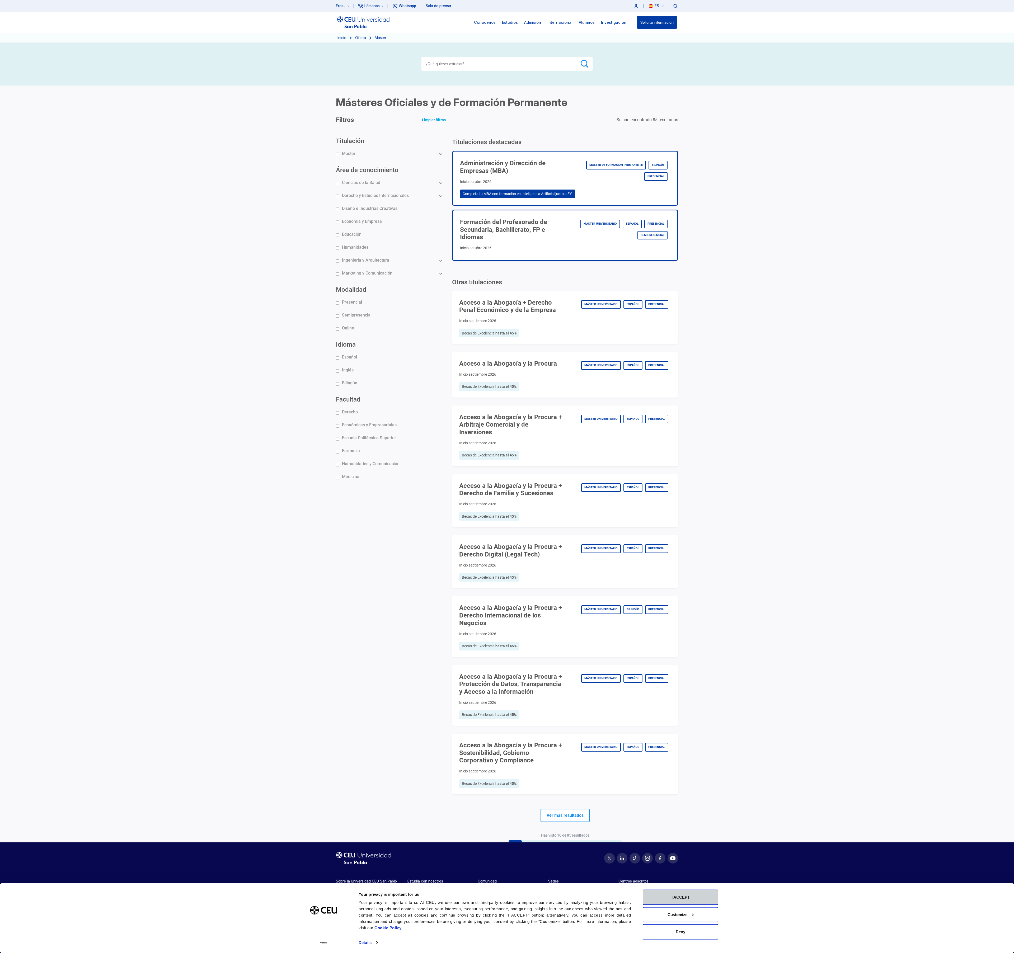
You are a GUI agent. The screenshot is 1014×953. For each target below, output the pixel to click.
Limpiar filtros (434, 120)
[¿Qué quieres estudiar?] (675, 6)
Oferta (360, 38)
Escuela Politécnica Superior (369, 437)
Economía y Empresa (362, 221)
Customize (677, 914)
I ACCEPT (681, 897)
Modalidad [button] (351, 289)
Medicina (350, 476)
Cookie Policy (388, 928)
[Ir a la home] (363, 22)
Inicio (341, 38)
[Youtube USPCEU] (673, 858)
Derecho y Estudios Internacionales (375, 195)
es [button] (657, 6)
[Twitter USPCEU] (609, 858)
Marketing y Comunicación (367, 273)
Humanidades (355, 247)
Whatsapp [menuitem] (407, 6)
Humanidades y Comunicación (371, 463)
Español (349, 357)
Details (365, 942)
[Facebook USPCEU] (660, 858)
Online (348, 328)
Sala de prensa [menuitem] (438, 6)
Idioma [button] (346, 344)
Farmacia (351, 450)
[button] (636, 6)
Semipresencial (357, 315)
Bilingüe (349, 382)
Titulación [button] (350, 141)
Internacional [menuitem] (559, 22)
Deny (680, 932)
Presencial (352, 302)
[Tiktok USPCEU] (635, 858)
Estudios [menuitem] (510, 22)
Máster (348, 153)
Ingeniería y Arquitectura (365, 260)
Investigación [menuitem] (613, 22)
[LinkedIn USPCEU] (622, 858)
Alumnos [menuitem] (587, 22)
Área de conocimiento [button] (367, 170)
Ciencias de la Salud (361, 182)
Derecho (350, 411)
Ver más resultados (565, 815)
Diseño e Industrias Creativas (369, 208)
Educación (352, 234)
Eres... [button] (341, 6)
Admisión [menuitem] (532, 22)
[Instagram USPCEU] (647, 858)
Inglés (348, 369)
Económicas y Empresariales (369, 424)
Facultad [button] (348, 399)
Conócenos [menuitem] (485, 22)
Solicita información (657, 22)
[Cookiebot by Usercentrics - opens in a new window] (324, 943)
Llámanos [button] (372, 6)
